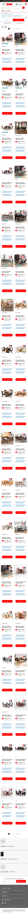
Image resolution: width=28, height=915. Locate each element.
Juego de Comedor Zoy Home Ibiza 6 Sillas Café (20, 671)
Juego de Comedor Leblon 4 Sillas (19, 94)
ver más (23, 1)
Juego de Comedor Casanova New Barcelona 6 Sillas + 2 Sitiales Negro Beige (7, 272)
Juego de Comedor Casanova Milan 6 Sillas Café (6, 227)
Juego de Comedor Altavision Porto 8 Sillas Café (6, 494)
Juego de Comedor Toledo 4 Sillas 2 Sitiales (6, 50)
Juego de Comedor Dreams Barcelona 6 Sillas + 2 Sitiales (6, 94)
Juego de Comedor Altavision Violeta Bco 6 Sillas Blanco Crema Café (20, 494)
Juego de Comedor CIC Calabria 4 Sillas (20, 582)
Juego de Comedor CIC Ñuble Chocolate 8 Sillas (7, 760)
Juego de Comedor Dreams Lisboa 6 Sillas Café (7, 139)
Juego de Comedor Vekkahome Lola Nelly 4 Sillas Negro (20, 227)
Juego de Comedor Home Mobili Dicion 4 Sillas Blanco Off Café (7, 627)
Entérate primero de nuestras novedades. (14, 878)
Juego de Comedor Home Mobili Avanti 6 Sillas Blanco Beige (20, 361)
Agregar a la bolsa (7, 68)
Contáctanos (8, 871)
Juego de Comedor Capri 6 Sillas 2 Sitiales (20, 449)
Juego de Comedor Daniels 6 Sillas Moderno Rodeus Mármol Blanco (19, 538)
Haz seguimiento (7, 846)
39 (17, 28)
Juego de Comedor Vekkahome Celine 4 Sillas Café (6, 405)
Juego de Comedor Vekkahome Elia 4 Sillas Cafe (7, 361)
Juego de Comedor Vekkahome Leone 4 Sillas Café (6, 316)
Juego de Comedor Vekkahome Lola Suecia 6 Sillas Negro (20, 139)
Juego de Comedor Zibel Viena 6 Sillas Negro (19, 272)
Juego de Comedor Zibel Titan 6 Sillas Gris (20, 183)
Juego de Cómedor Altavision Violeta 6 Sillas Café (19, 316)
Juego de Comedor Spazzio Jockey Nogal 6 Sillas (7, 671)
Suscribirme (22, 881)
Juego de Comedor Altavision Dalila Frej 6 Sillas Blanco (7, 538)
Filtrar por (7, 23)
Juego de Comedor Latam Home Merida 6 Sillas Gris (7, 715)
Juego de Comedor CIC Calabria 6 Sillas (20, 715)
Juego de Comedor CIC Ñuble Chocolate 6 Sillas (7, 183)
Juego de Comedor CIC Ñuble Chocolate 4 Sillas (20, 804)
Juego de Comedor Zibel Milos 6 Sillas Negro (19, 50)
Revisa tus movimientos (9, 859)
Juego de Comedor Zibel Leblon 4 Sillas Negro (6, 582)
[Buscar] (23, 8)
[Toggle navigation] (3, 4)
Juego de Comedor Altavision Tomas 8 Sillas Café (19, 405)
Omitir (7, 19)
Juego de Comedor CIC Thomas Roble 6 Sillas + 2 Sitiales (20, 760)
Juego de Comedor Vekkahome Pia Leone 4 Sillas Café (7, 449)
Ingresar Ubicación (18, 19)
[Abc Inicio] (9, 4)
